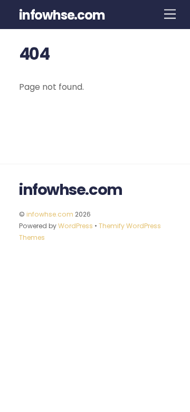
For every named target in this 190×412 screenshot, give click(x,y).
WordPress (75, 225)
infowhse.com (49, 214)
